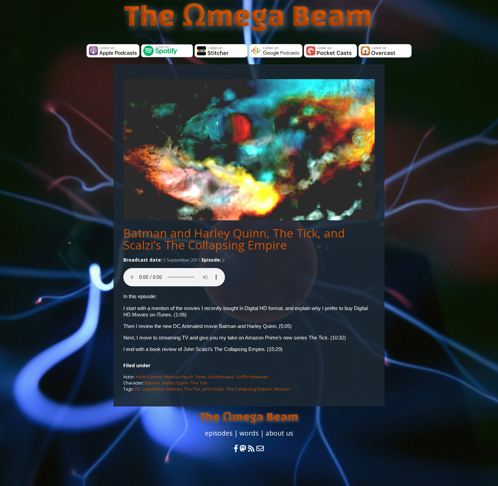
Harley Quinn (175, 383)
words (249, 433)
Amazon (281, 389)
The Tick (199, 383)
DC (138, 389)
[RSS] (252, 448)
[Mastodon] (243, 448)
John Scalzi (213, 389)
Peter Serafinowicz (214, 377)
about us (279, 433)
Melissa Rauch (178, 377)
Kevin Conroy (149, 377)
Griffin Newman (252, 377)
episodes (218, 433)
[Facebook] (236, 448)
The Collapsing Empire (248, 389)
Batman (152, 383)
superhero (154, 389)
